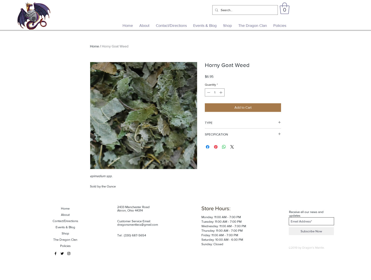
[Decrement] (208, 92)
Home (94, 46)
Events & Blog (65, 227)
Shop (65, 233)
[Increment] (221, 92)
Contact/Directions (65, 221)
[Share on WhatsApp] (224, 146)
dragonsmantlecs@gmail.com (137, 224)
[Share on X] (232, 146)
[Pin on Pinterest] (215, 146)
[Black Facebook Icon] (55, 253)
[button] (284, 8)
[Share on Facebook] (207, 146)
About (65, 214)
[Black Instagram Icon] (69, 253)
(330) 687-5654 (135, 235)
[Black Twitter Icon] (62, 253)
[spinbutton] (215, 92)
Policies (65, 246)
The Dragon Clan (65, 239)
